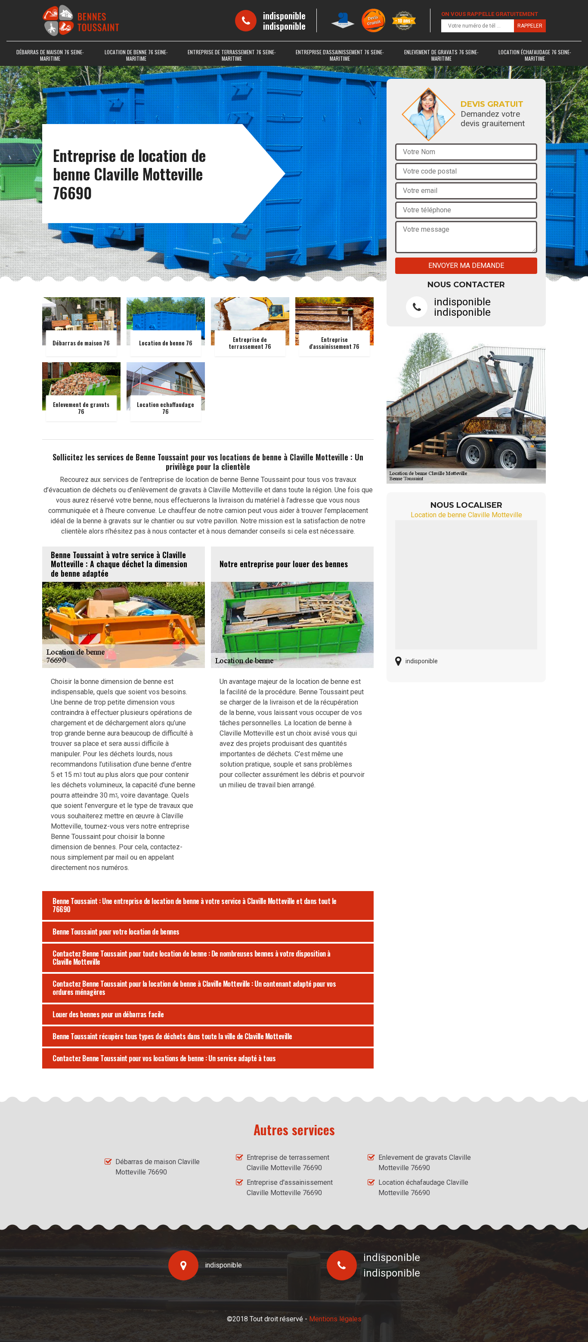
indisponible (284, 15)
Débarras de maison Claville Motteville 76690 (157, 1167)
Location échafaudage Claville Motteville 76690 (423, 1187)
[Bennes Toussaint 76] (81, 20)
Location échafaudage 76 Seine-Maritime (534, 55)
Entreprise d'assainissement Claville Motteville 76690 (290, 1187)
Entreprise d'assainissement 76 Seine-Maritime (340, 55)
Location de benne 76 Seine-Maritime (136, 55)
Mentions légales (335, 1319)
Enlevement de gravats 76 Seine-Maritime (441, 55)
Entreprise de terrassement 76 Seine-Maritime (232, 55)
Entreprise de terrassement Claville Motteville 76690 (288, 1162)
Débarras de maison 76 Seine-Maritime (50, 55)
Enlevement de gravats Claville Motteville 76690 (424, 1162)
